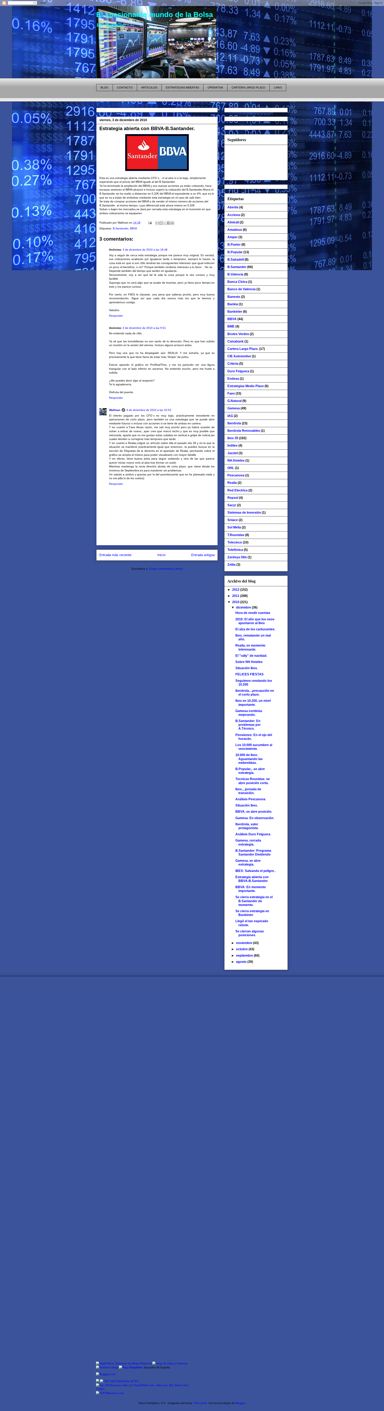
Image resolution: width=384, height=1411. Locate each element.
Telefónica (235, 549)
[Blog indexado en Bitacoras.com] (110, 1393)
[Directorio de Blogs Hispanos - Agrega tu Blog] (124, 1363)
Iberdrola (234, 423)
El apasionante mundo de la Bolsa (154, 14)
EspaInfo (136, 1367)
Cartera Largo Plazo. (242, 348)
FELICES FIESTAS (249, 674)
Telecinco (234, 542)
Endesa (233, 378)
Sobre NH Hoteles (249, 662)
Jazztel (232, 453)
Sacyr (231, 505)
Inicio (161, 555)
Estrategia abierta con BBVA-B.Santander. (147, 128)
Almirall (233, 222)
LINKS (278, 87)
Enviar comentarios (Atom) (166, 568)
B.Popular (235, 252)
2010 (236, 602)
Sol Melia (234, 527)
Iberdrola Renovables (243, 430)
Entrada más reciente (115, 555)
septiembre (245, 955)
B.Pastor (234, 244)
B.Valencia (235, 274)
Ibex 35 (232, 438)
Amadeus (234, 229)
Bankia (232, 304)
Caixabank (235, 341)
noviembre (244, 943)
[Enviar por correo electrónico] (157, 223)
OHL (230, 468)
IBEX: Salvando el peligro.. (255, 871)
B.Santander (120, 228)
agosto (241, 961)
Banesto (233, 296)
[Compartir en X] (165, 223)
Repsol (232, 497)
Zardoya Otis (237, 557)
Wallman (114, 410)
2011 (236, 596)
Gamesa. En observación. (254, 818)
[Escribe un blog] (161, 223)
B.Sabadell (235, 259)
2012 (236, 589)
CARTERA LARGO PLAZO (248, 87)
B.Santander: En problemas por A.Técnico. (248, 724)
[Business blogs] (107, 1367)
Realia (232, 482)
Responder (116, 315)
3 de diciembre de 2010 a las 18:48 (145, 249)
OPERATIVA (215, 87)
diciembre (244, 607)
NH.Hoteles (236, 460)
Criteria (232, 363)
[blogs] (124, 1367)
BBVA (133, 228)
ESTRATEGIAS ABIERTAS (182, 87)
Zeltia (231, 564)
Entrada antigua (203, 555)
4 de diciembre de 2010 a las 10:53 (148, 410)
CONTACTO (125, 87)
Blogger (240, 1403)
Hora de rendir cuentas (252, 613)
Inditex (232, 445)
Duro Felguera (238, 371)
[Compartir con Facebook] (169, 223)
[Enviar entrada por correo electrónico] (150, 222)
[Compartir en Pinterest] (172, 223)
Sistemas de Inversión (244, 512)
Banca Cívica (237, 281)
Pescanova (235, 475)
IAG (230, 416)
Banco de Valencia (241, 289)
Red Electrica (237, 490)
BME (231, 326)
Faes (231, 393)
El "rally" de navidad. (251, 655)
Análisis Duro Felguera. (253, 834)
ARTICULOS (149, 87)
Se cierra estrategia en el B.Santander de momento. (254, 900)
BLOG (104, 87)
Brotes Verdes (238, 334)
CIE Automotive (239, 356)
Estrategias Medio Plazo (245, 386)
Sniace (232, 520)
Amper (232, 237)
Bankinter (234, 311)
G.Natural (234, 401)
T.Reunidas (235, 535)
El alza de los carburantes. (255, 629)
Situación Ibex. (246, 668)
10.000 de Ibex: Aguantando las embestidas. (249, 758)
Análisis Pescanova (250, 799)
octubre (242, 949)
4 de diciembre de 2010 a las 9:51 (144, 327)
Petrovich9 (200, 1403)
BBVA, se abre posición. (253, 811)
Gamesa (233, 408)
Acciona (233, 215)
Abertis (232, 207)
